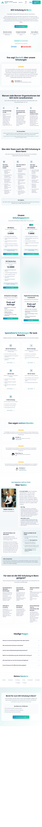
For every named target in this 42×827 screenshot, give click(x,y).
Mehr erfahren (10, 362)
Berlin (4, 679)
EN (30, 2)
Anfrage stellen (10, 318)
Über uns (26, 2)
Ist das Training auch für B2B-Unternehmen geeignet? (14, 665)
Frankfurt (38, 679)
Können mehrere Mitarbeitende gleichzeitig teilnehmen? (15, 650)
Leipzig (25, 682)
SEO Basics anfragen (10, 253)
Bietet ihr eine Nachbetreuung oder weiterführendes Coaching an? (17, 655)
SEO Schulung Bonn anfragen (21, 717)
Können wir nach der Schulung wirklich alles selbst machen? (16, 640)
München (11, 679)
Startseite (15, 2)
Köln (24, 679)
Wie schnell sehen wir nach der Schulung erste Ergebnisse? (15, 660)
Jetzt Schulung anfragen (20, 26)
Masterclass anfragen (10, 287)
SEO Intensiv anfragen (30, 253)
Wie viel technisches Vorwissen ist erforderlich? (13, 645)
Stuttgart (18, 682)
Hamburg (18, 679)
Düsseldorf (31, 679)
